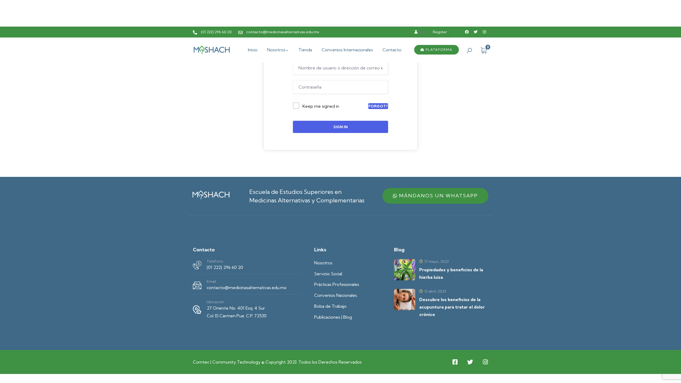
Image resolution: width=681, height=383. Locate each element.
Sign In (340, 126)
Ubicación (215, 301)
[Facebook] (467, 32)
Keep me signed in (320, 106)
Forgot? (378, 106)
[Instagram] (484, 32)
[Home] (211, 50)
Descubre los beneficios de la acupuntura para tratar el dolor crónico (452, 307)
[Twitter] (475, 32)
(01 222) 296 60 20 (225, 267)
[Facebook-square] (455, 362)
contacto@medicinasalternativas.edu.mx (246, 287)
